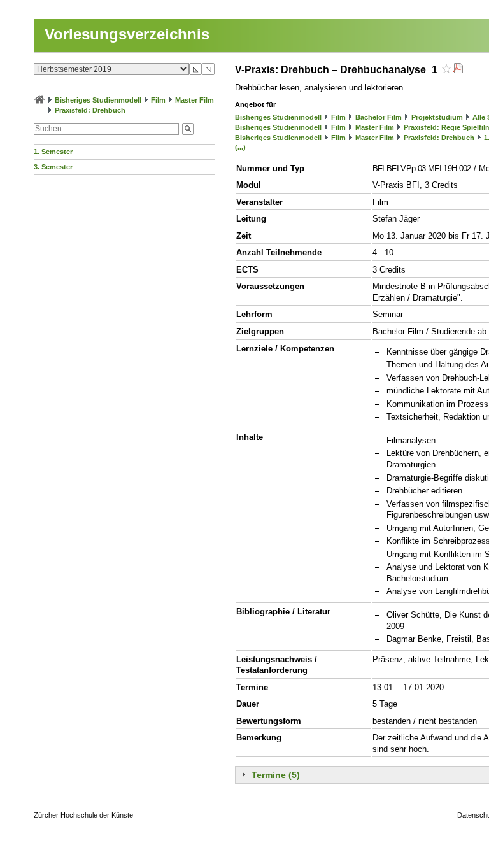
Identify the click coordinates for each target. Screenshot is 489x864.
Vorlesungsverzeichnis (127, 34)
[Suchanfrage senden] (188, 129)
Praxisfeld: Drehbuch (90, 110)
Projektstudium (437, 117)
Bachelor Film (378, 117)
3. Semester (53, 167)
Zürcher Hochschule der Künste (83, 815)
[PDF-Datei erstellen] (458, 69)
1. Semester (53, 151)
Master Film (194, 100)
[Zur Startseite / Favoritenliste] (39, 100)
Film (158, 100)
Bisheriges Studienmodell (98, 100)
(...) (240, 147)
